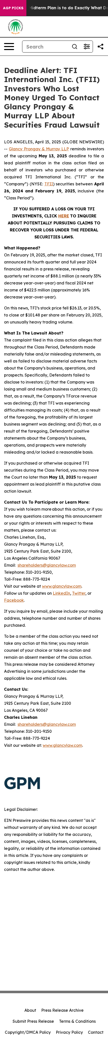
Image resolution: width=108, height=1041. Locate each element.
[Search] (75, 46)
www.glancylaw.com (61, 586)
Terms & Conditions (77, 1021)
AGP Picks (13, 8)
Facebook (14, 600)
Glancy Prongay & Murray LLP (39, 148)
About (30, 1010)
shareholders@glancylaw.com (47, 565)
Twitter (78, 593)
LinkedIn (61, 593)
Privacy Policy (69, 1032)
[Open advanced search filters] (87, 46)
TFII (48, 183)
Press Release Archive (62, 1010)
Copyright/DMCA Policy (28, 1032)
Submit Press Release (33, 1021)
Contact (95, 1032)
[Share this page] (100, 47)
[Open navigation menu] (9, 47)
